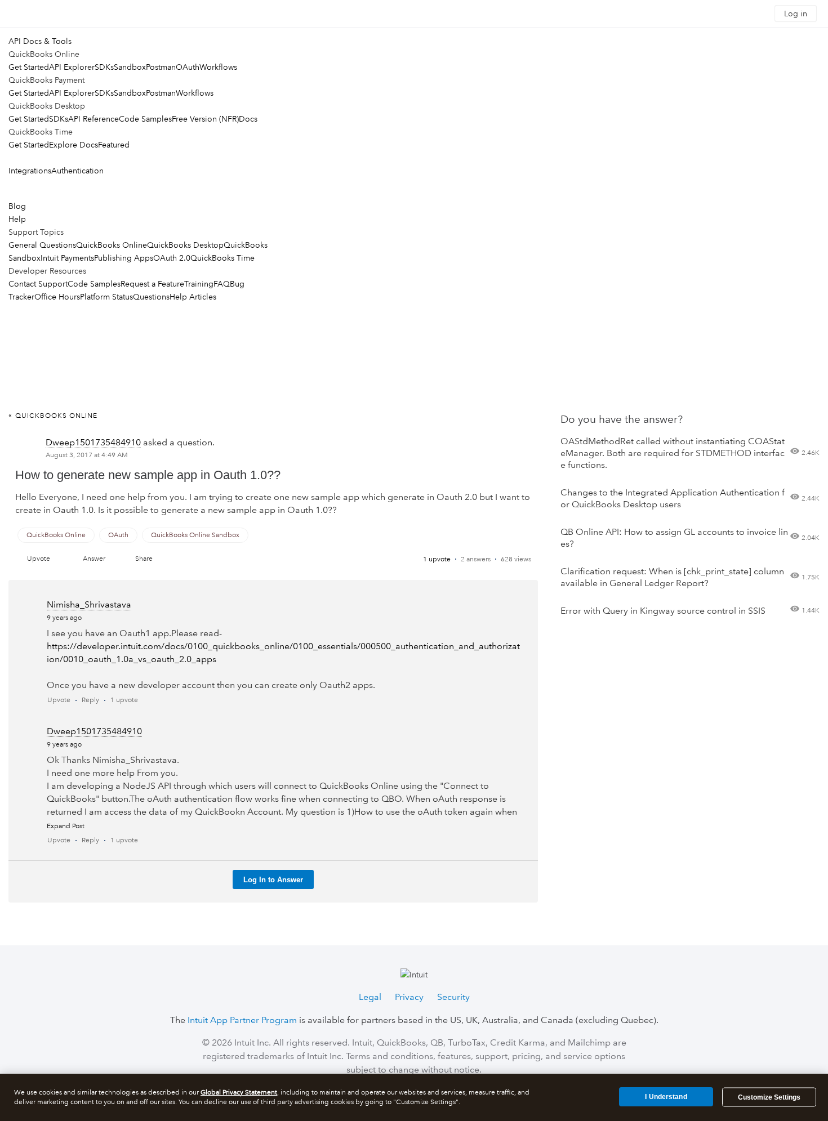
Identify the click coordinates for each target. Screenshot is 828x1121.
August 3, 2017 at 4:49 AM (87, 455)
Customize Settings (769, 1097)
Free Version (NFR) (205, 119)
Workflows (218, 67)
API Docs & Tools (40, 41)
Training (198, 284)
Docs (248, 119)
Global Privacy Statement (239, 1092)
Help (17, 219)
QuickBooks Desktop (185, 245)
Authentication (77, 171)
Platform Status (106, 297)
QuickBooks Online (111, 245)
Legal (370, 997)
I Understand (666, 1097)
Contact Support (38, 284)
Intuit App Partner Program (242, 1020)
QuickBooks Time (222, 258)
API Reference (93, 119)
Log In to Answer (273, 880)
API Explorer (72, 67)
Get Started (28, 67)
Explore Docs (73, 145)
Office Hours (57, 297)
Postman (161, 67)
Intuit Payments (67, 258)
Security (453, 997)
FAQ (221, 284)
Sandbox (130, 67)
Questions (151, 297)
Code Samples (145, 119)
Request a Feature (152, 284)
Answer (94, 559)
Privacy (409, 997)
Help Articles (193, 297)
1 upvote (437, 559)
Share (144, 559)
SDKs (104, 67)
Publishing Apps (123, 258)
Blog (17, 206)
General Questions (42, 245)
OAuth (187, 67)
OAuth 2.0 (171, 258)
